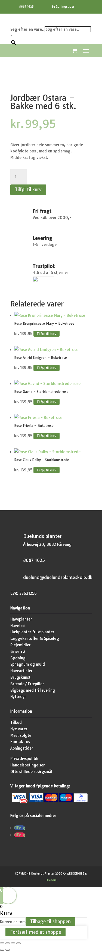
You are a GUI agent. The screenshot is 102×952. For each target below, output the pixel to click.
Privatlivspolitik (24, 758)
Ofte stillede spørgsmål (31, 771)
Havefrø (17, 625)
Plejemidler (20, 645)
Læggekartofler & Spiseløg (34, 638)
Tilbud (16, 722)
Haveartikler (21, 670)
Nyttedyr (18, 696)
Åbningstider (21, 748)
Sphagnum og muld (27, 664)
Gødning (18, 658)
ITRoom (51, 880)
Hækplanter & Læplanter (32, 632)
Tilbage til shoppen (50, 921)
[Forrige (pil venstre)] (2, 950)
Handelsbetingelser (27, 765)
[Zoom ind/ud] (2, 943)
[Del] (13, 943)
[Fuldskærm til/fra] (7, 943)
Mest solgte (20, 735)
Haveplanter (21, 619)
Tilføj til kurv (28, 189)
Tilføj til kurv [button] (46, 334)
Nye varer (18, 728)
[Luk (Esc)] (18, 943)
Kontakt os (20, 741)
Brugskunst (20, 677)
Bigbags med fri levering (32, 690)
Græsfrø (17, 651)
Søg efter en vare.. (27, 29)
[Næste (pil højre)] (7, 950)
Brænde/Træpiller (27, 683)
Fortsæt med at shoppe (35, 932)
